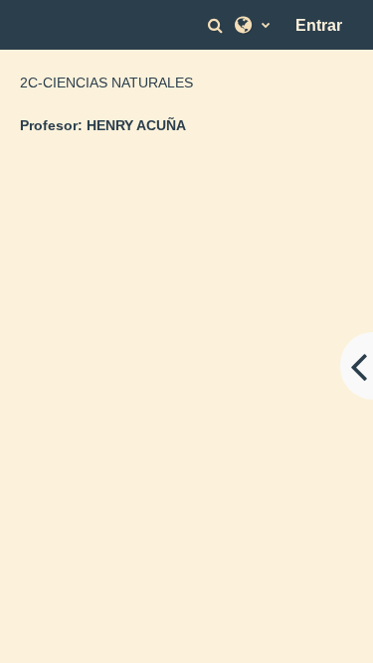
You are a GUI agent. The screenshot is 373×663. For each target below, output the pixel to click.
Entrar (318, 25)
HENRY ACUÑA (136, 125)
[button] (218, 25)
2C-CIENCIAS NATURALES (106, 82)
